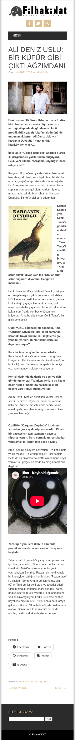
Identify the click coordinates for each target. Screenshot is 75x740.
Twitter (38, 23)
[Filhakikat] (37, 15)
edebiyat (24, 681)
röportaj (43, 681)
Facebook (29, 23)
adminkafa (42, 72)
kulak (34, 681)
